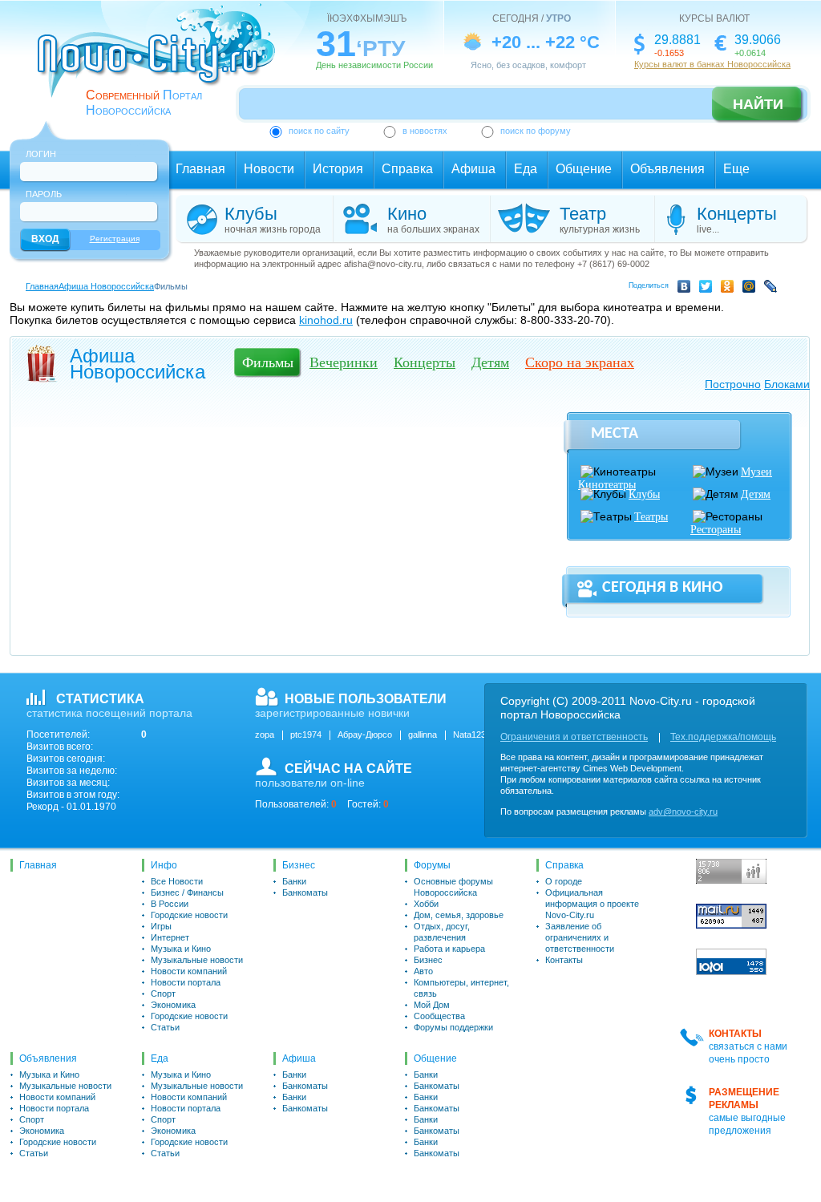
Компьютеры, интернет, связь (461, 987)
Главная (200, 169)
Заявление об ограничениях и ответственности (579, 937)
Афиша (473, 169)
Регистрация (115, 238)
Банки (294, 881)
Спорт (163, 993)
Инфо (164, 865)
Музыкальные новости (197, 960)
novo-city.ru (161, 62)
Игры (161, 926)
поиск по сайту (319, 131)
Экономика (173, 1005)
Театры (651, 517)
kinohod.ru (326, 320)
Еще (736, 169)
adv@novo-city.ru (683, 811)
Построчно (733, 384)
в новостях (424, 131)
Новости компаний (189, 971)
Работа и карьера (449, 948)
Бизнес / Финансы (187, 892)
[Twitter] (708, 288)
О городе (563, 881)
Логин (41, 154)
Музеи (756, 472)
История (338, 169)
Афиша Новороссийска (106, 286)
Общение (584, 169)
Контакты (564, 960)
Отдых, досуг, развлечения (442, 931)
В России (169, 904)
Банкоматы (305, 892)
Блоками (787, 384)
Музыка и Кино (181, 948)
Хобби (426, 904)
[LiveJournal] (773, 288)
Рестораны (715, 530)
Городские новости (189, 915)
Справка (407, 169)
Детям (755, 494)
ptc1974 (306, 734)
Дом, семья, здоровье (459, 915)
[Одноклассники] (730, 288)
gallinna (422, 734)
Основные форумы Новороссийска (453, 886)
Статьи (165, 1027)
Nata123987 (476, 734)
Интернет (170, 937)
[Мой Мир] (751, 288)
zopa (264, 734)
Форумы (432, 865)
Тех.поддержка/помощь (723, 737)
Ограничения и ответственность (574, 737)
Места (614, 434)
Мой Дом (432, 1005)
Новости (269, 169)
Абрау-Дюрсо (365, 734)
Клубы (644, 494)
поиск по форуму (535, 131)
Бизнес (298, 865)
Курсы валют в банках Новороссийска (712, 64)
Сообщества (439, 1016)
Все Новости (177, 881)
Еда (525, 169)
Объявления (667, 169)
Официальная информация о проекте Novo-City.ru (592, 904)
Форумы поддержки (453, 1027)
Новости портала (185, 982)
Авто (423, 971)
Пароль (44, 194)
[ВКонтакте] (687, 288)
